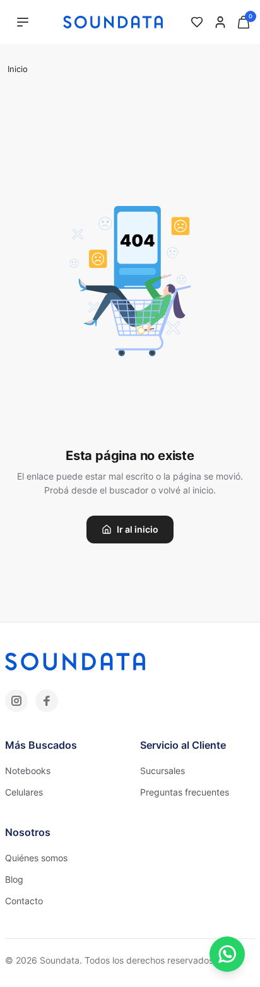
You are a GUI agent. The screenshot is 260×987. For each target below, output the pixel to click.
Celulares (24, 792)
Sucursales (162, 770)
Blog (14, 879)
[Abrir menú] (22, 22)
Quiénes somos (36, 857)
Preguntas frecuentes (184, 792)
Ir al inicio (137, 529)
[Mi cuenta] (220, 22)
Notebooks (27, 770)
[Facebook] (46, 700)
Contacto (24, 900)
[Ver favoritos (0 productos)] (197, 22)
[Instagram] (16, 700)
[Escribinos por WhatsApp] (227, 954)
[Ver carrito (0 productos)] (243, 22)
